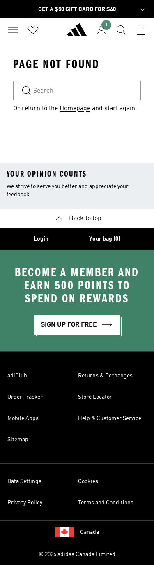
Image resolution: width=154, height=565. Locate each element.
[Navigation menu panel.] (13, 30)
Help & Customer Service (109, 418)
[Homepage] (77, 33)
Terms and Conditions (105, 503)
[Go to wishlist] (33, 30)
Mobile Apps (23, 418)
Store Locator (95, 397)
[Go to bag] (141, 30)
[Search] (121, 30)
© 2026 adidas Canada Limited (77, 554)
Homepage (75, 108)
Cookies (88, 481)
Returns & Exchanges (105, 376)
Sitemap (17, 439)
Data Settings (24, 481)
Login (41, 239)
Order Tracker (25, 397)
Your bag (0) (104, 239)
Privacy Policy (24, 503)
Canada (89, 532)
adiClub (17, 376)
